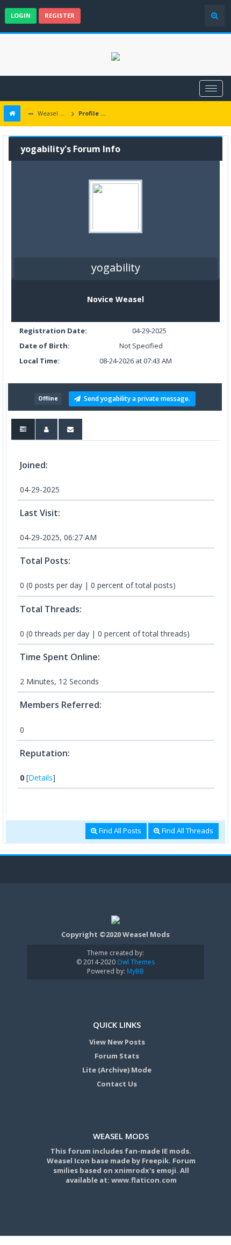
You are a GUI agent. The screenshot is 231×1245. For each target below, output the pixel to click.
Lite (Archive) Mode (116, 1070)
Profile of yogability (94, 113)
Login (21, 15)
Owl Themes (135, 962)
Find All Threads (186, 830)
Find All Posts (119, 830)
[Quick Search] (215, 15)
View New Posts (117, 1042)
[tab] (23, 429)
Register (60, 15)
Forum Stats (117, 1056)
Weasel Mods (52, 113)
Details (40, 777)
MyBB (135, 971)
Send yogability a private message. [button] (135, 398)
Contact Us (117, 1084)
